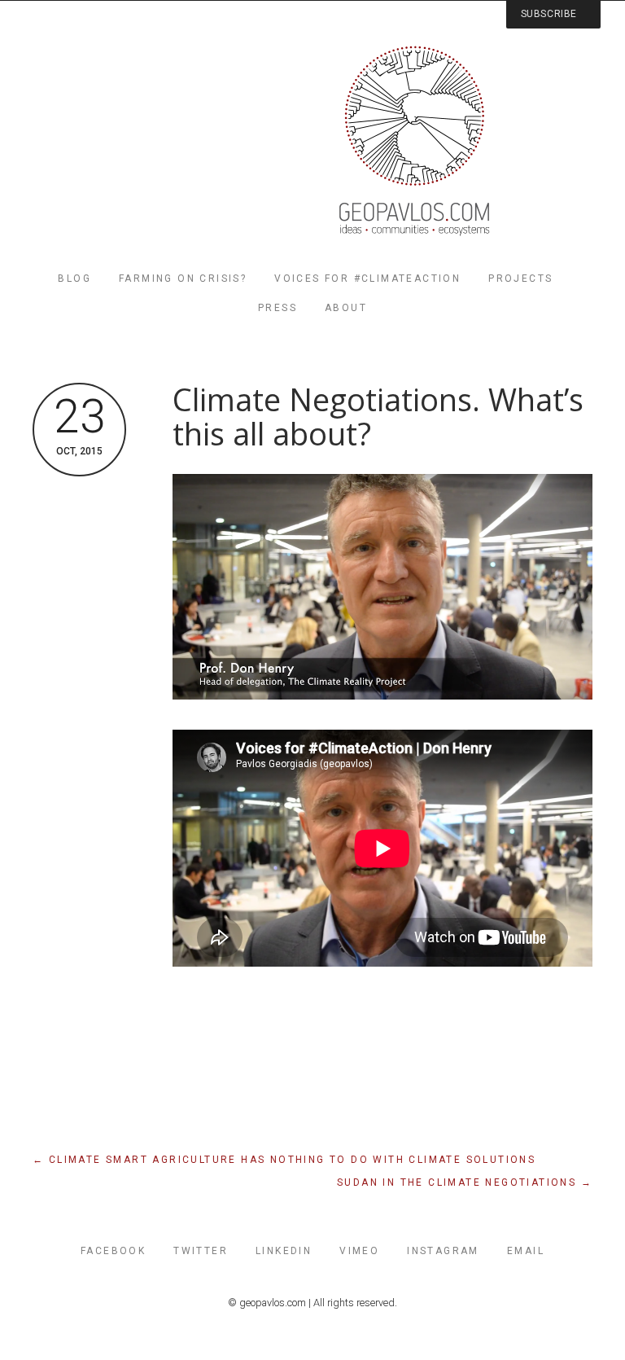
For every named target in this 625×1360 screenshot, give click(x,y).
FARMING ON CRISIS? (183, 278)
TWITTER (200, 1251)
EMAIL (525, 1251)
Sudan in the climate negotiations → (464, 1182)
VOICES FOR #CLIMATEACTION (367, 278)
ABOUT (346, 308)
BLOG (74, 278)
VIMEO (359, 1251)
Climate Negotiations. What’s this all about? (378, 416)
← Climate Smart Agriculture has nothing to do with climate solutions (284, 1159)
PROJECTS (520, 278)
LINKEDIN (284, 1251)
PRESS (277, 308)
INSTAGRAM (443, 1251)
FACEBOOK (113, 1251)
